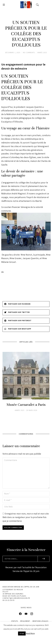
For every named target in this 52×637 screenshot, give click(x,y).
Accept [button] (22, 633)
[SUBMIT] (43, 559)
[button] (3, 4)
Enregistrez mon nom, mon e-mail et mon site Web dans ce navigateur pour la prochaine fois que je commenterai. (26, 517)
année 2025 (42, 52)
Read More (30, 633)
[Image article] (26, 375)
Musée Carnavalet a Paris (26, 405)
